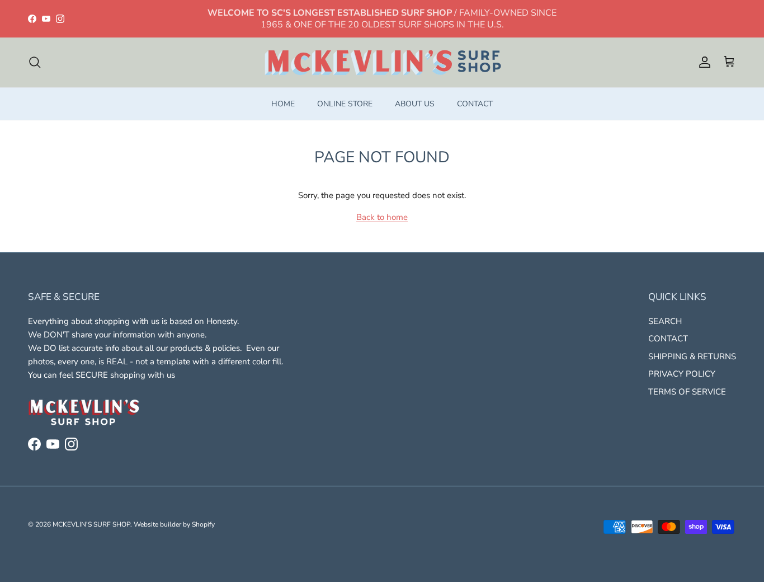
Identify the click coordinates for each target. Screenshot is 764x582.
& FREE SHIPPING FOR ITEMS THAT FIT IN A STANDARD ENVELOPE (382, 23)
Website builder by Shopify (174, 524)
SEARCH (665, 321)
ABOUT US (415, 103)
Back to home (382, 217)
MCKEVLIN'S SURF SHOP (91, 524)
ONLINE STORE (344, 103)
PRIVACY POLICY (681, 373)
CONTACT (475, 103)
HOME (283, 103)
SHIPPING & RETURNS (692, 356)
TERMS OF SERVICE (687, 391)
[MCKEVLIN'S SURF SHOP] (382, 62)
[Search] (34, 62)
